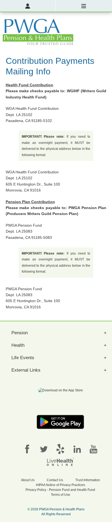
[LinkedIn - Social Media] (77, 449)
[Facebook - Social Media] (27, 449)
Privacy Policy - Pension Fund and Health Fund (60, 490)
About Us (28, 480)
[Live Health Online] (60, 461)
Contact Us (55, 480)
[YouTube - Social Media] (93, 449)
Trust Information (87, 480)
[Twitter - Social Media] (44, 449)
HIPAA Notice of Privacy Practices (60, 485)
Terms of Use (60, 495)
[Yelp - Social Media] (60, 449)
